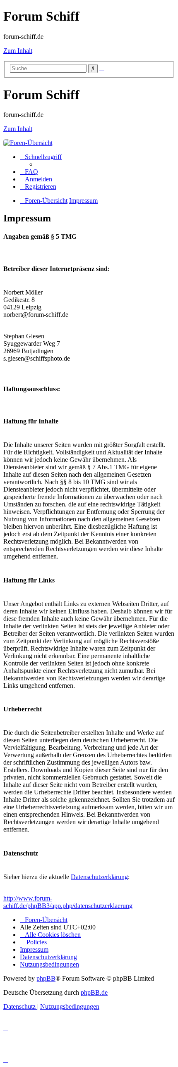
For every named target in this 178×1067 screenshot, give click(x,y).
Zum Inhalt (17, 50)
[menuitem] (29, 171)
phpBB (45, 978)
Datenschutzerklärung (99, 876)
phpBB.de (94, 992)
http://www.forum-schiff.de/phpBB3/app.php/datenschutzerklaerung (67, 902)
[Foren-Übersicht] (28, 142)
